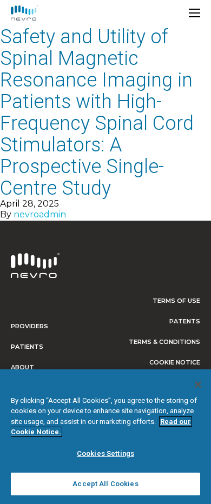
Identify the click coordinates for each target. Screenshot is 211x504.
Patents (184, 321)
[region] (105, 436)
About (22, 367)
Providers (29, 326)
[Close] (198, 384)
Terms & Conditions (164, 342)
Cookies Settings (105, 453)
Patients (27, 346)
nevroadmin (40, 214)
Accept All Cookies (105, 484)
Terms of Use (176, 300)
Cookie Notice (174, 362)
